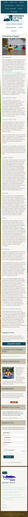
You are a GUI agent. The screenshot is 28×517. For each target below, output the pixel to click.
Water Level (18, 375)
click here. (20, 418)
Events (20, 8)
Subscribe (8, 456)
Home (5, 2)
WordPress (12, 515)
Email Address (7, 442)
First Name (6, 432)
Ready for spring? (6, 485)
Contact (4, 504)
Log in (17, 515)
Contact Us (19, 5)
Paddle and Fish (10, 27)
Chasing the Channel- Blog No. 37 (11, 492)
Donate (21, 2)
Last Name (7, 437)
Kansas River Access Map (14, 24)
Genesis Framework (18, 514)
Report (22, 412)
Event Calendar (10, 8)
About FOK (13, 2)
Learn (19, 27)
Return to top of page (14, 513)
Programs (13, 11)
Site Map (4, 507)
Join (3, 502)
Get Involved (8, 5)
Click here (4, 462)
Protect (13, 31)
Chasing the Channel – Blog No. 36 (11, 495)
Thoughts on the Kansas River (11, 356)
